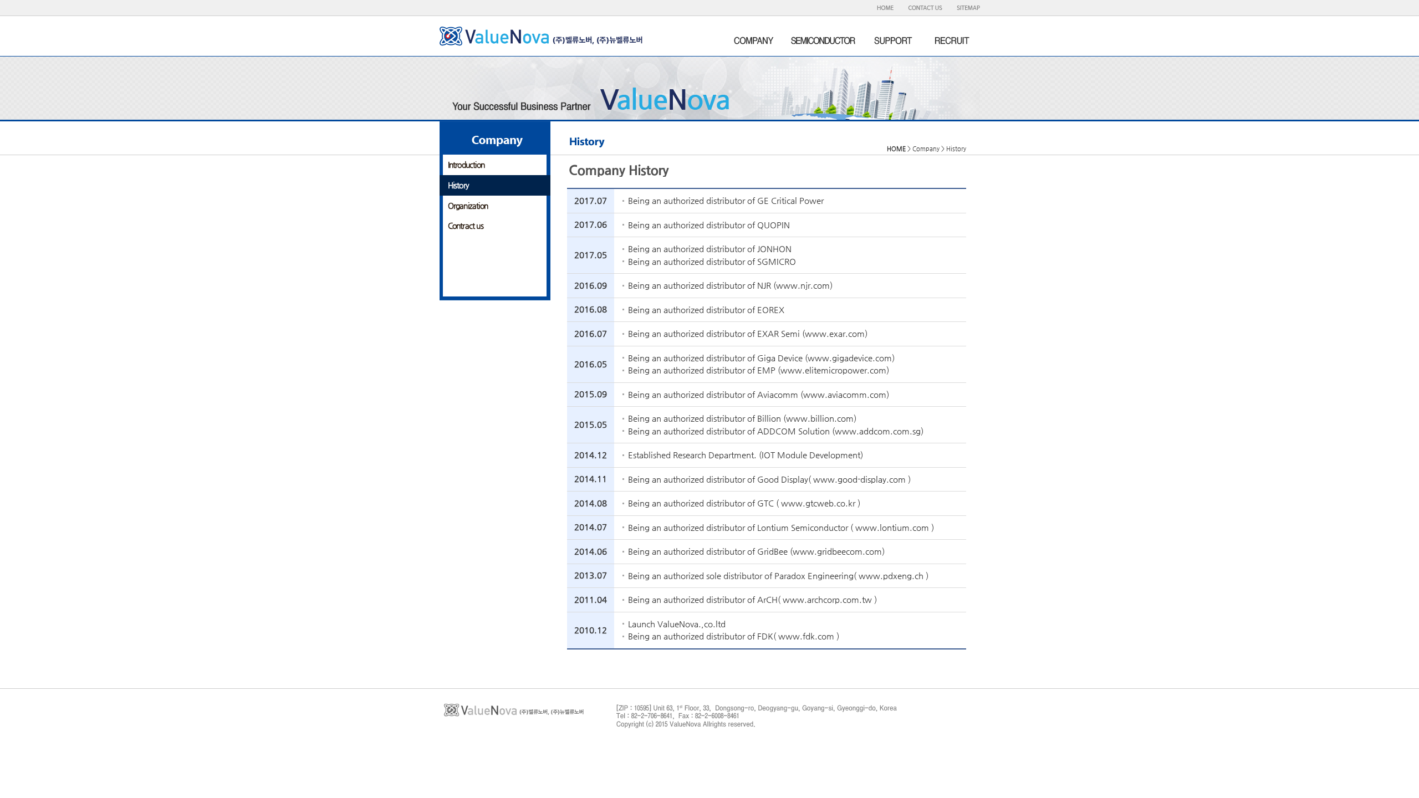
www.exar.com (835, 333)
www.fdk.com (806, 636)
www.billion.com (820, 418)
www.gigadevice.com (850, 357)
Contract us (465, 225)
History (458, 185)
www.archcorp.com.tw (827, 599)
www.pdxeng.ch (891, 575)
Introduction (466, 164)
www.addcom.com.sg (878, 431)
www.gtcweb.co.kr (818, 503)
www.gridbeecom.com (837, 551)
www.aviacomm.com (844, 394)
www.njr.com (803, 285)
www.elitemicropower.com (833, 370)
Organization (468, 205)
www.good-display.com (859, 479)
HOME (896, 148)
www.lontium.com (892, 527)
